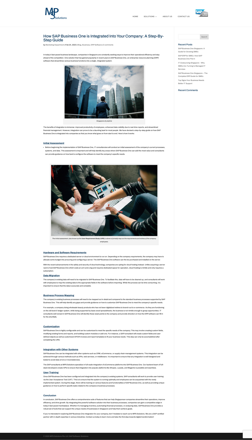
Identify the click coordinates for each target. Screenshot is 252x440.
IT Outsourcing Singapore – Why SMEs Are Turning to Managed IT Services (191, 66)
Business (86, 45)
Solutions (149, 16)
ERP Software (96, 45)
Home (135, 16)
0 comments (108, 45)
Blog (79, 45)
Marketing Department (55, 45)
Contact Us (184, 16)
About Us (167, 16)
